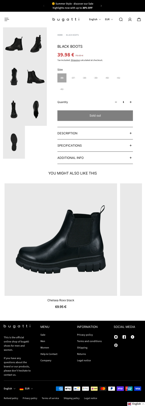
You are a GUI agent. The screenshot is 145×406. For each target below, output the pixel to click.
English (8, 389)
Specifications (69, 145)
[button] (136, 404)
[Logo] (66, 19)
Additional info (70, 158)
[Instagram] (116, 337)
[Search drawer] (120, 19)
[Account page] (129, 19)
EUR (27, 389)
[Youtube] (132, 337)
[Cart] (138, 19)
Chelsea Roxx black (60, 300)
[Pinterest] (116, 345)
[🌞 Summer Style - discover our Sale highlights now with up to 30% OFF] (72, 6)
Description (67, 133)
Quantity (62, 102)
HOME (60, 35)
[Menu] (6, 19)
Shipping (75, 60)
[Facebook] (124, 337)
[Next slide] (101, 6)
